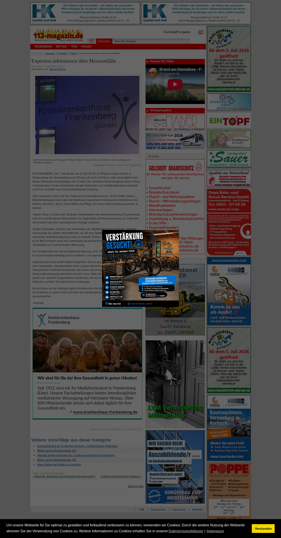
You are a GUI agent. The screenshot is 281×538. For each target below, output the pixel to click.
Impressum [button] (215, 531)
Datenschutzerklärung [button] (186, 531)
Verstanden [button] (263, 528)
